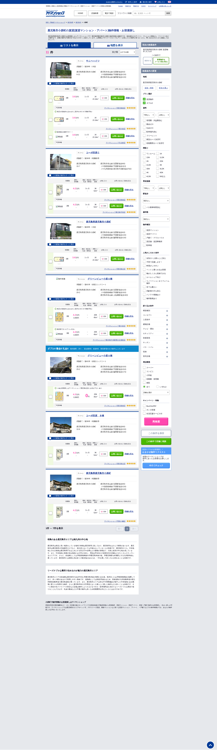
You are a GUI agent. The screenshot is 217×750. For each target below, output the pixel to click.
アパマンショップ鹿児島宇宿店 (114, 212)
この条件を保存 (156, 433)
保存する (148, 61)
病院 (148, 383)
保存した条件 (132, 2)
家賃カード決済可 (153, 139)
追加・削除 (149, 88)
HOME (80, 13)
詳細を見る (130, 98)
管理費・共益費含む (154, 120)
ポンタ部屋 (150, 410)
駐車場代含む (151, 132)
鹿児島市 (78, 22)
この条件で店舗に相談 (156, 441)
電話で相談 (109, 13)
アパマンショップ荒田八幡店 (114, 521)
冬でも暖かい (151, 287)
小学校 (149, 375)
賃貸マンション (152, 230)
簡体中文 (128, 6)
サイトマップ (152, 6)
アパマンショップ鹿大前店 (115, 129)
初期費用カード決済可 (155, 143)
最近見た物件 (147, 2)
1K (161, 154)
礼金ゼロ (149, 128)
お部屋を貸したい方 (165, 6)
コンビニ (149, 371)
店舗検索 (94, 13)
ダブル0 (149, 103)
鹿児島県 (70, 22)
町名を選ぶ (163, 88)
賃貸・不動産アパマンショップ (55, 22)
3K (161, 165)
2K (147, 161)
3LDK (162, 169)
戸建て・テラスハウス (155, 238)
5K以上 (162, 176)
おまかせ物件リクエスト (114, 2)
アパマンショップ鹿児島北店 (114, 269)
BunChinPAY (151, 406)
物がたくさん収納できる (156, 273)
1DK (148, 157)
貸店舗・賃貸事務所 (154, 241)
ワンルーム (150, 154)
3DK (148, 169)
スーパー (149, 368)
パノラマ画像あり (153, 295)
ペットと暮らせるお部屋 (156, 270)
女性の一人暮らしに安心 (156, 258)
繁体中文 (136, 6)
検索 (168, 13)
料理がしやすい (152, 266)
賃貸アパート (151, 234)
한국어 (143, 6)
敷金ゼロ (149, 124)
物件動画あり (151, 298)
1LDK (162, 157)
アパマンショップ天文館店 (115, 143)
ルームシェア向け (153, 277)
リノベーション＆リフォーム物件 (157, 282)
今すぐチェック (156, 465)
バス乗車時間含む (153, 207)
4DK (161, 172)
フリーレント (151, 136)
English (120, 6)
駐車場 (149, 245)
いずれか (163, 387)
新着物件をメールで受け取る (161, 61)
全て (148, 387)
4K (147, 172)
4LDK (148, 176)
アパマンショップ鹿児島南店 (114, 108)
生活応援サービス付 (154, 414)
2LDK (148, 165)
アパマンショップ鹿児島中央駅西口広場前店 (109, 340)
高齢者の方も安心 (153, 291)
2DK (161, 161)
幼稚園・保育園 (152, 379)
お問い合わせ (117, 98)
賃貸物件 (149, 99)
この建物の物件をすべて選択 (63, 83)
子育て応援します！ (154, 262)
